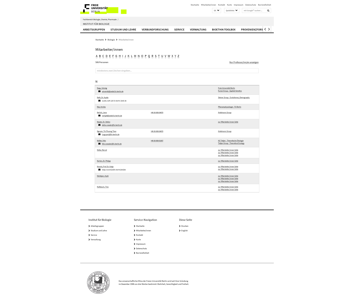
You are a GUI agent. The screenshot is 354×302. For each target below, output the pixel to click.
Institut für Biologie (96, 24)
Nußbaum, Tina (103, 187)
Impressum (238, 4)
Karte (229, 4)
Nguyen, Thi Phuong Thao (106, 131)
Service (179, 29)
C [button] (103, 56)
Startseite (195, 4)
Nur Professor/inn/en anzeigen (244, 62)
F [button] (113, 56)
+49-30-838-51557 (157, 140)
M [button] (135, 56)
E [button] (110, 56)
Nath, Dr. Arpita (102, 97)
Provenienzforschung (256, 29)
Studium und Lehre (123, 29)
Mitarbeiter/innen (208, 4)
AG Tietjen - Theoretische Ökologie (231, 140)
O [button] (142, 56)
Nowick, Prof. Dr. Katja (105, 166)
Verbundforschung (155, 29)
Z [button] (178, 56)
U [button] (162, 56)
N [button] (139, 56)
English (184, 230)
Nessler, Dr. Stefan (103, 122)
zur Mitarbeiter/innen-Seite (228, 122)
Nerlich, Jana (102, 112)
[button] (216, 10)
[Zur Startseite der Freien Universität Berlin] (103, 8)
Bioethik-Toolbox (223, 29)
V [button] (165, 56)
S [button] (156, 56)
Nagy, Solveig (102, 88)
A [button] (96, 56)
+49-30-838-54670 (157, 112)
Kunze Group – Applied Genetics (230, 91)
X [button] (172, 56)
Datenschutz (250, 4)
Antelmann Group (224, 112)
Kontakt (221, 4)
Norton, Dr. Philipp (104, 161)
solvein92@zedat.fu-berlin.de (112, 91)
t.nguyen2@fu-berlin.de (110, 134)
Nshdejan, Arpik (103, 176)
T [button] (159, 56)
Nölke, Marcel (102, 150)
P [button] (145, 56)
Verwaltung (198, 29)
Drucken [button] (184, 226)
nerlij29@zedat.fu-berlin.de (112, 115)
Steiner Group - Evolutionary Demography (234, 97)
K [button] (128, 56)
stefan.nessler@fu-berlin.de (112, 125)
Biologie (111, 39)
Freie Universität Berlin (226, 88)
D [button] (107, 56)
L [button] (131, 56)
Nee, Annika (101, 107)
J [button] (125, 56)
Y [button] (175, 56)
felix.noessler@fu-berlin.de (112, 144)
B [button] (100, 56)
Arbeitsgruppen (94, 29)
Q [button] (149, 56)
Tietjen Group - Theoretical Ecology (231, 143)
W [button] (169, 56)
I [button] (122, 56)
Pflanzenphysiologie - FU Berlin (229, 107)
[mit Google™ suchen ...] (268, 10)
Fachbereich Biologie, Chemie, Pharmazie (100, 19)
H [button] (120, 56)
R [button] (152, 56)
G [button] (116, 56)
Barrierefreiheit (264, 4)
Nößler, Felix (101, 140)
